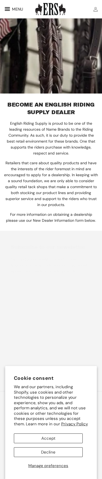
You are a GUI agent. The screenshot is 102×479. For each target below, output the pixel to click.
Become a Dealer (26, 336)
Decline (48, 452)
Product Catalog (25, 313)
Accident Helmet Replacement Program (45, 325)
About (16, 348)
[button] (13, 9)
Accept (48, 438)
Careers (18, 359)
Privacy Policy (74, 424)
